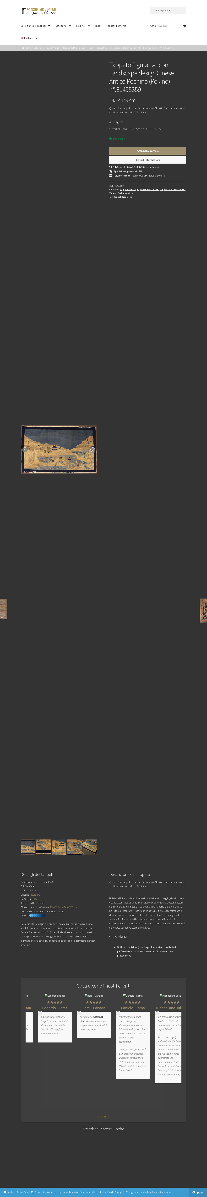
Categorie (60, 25)
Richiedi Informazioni (148, 159)
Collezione (39, 47)
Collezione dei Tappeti (33, 25)
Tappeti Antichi (53, 47)
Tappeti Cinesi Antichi (148, 189)
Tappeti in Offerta (116, 25)
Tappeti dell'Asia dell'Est (74, 47)
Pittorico (33, 890)
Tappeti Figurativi (123, 196)
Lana (35, 898)
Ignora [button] (199, 1192)
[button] (98, 1117)
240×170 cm (70, 907)
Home (28, 47)
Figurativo (35, 894)
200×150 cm (56, 907)
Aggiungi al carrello (148, 150)
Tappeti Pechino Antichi (121, 193)
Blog (98, 25)
